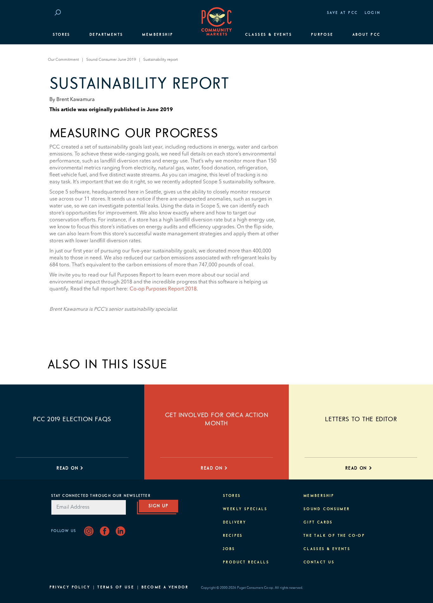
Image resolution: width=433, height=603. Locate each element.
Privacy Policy (69, 587)
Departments (106, 35)
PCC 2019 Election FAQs (72, 419)
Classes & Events (268, 35)
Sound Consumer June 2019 (111, 60)
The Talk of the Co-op (334, 536)
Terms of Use (115, 587)
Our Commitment (63, 60)
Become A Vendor (164, 587)
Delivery (234, 522)
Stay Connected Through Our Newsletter (101, 496)
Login (373, 13)
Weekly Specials (245, 509)
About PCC (366, 35)
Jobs (229, 549)
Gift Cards (318, 522)
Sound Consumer (326, 509)
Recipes (233, 536)
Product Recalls (246, 562)
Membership (157, 35)
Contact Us (319, 562)
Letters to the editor (361, 419)
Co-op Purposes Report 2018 (163, 289)
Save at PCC (342, 13)
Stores (61, 35)
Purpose (322, 35)
